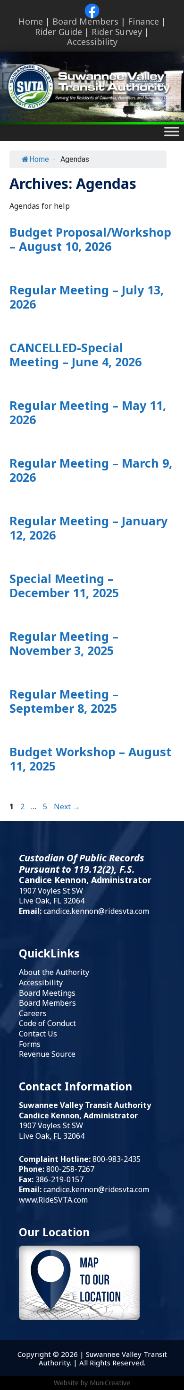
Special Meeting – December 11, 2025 (64, 585)
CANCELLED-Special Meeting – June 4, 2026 (75, 354)
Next (67, 806)
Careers (33, 1013)
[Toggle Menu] (171, 131)
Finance (143, 21)
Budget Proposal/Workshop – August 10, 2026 (90, 239)
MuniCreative (110, 1382)
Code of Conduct (47, 1023)
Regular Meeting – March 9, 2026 (90, 470)
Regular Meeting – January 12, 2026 (88, 528)
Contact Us (38, 1033)
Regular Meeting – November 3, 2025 (63, 643)
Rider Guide (58, 31)
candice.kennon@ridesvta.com (96, 911)
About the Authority (54, 972)
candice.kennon (70, 1189)
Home (30, 21)
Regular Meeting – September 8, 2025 (63, 701)
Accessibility (92, 41)
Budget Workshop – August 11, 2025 (90, 759)
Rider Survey (117, 31)
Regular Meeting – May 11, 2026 (87, 412)
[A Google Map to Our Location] (79, 1316)
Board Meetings (47, 993)
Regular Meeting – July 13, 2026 (86, 297)
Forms (30, 1044)
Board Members (85, 21)
